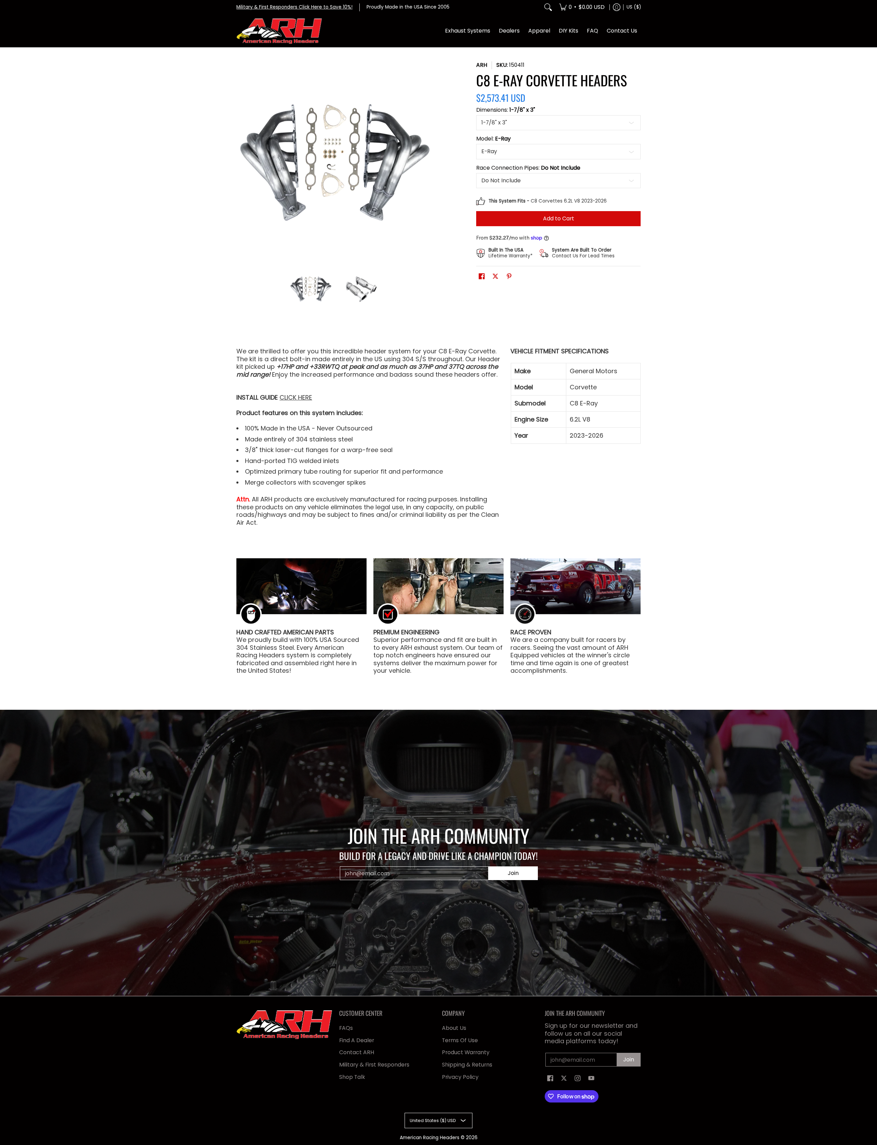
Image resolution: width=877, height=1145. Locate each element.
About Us (454, 1028)
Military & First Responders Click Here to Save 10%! (294, 7)
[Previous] (241, 160)
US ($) (634, 7)
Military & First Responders (374, 1065)
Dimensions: (505, 110)
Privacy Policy (460, 1077)
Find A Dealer (356, 1040)
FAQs (346, 1028)
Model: (493, 138)
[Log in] (616, 7)
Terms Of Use (460, 1040)
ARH (481, 65)
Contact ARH (356, 1052)
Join (513, 873)
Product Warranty (466, 1052)
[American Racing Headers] (279, 31)
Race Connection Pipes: (528, 168)
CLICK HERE (296, 397)
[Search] (548, 7)
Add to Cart (558, 218)
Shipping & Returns (467, 1065)
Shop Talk (352, 1077)
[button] (481, 276)
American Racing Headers (429, 1137)
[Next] (430, 160)
